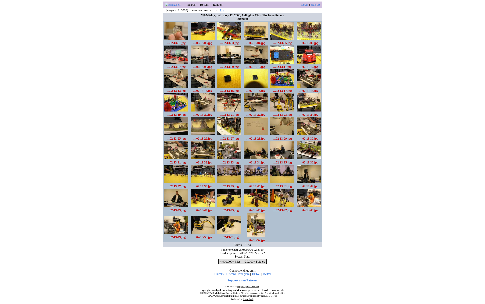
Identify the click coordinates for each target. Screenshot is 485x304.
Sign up (315, 4)
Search (191, 4)
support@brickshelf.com (248, 286)
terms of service (262, 290)
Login (304, 4)
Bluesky (219, 274)
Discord (231, 274)
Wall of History (233, 293)
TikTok (256, 274)
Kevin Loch (248, 299)
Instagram (244, 274)
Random (218, 4)
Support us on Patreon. (242, 280)
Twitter (266, 274)
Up (222, 10)
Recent (204, 4)
